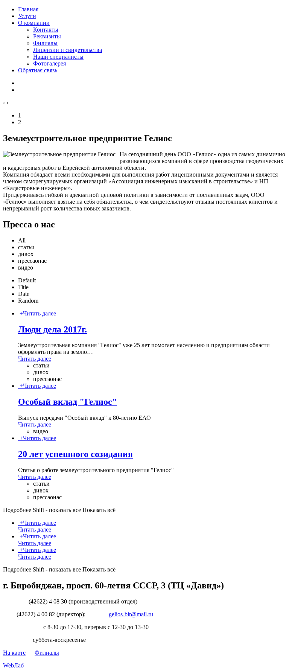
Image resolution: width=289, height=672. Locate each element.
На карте (14, 652)
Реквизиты (47, 36)
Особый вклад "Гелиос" (67, 402)
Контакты (45, 29)
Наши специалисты (58, 56)
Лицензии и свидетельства (67, 50)
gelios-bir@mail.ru (131, 614)
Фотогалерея (49, 63)
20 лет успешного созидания (75, 454)
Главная (28, 9)
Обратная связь (37, 70)
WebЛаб (13, 665)
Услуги (27, 16)
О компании (34, 23)
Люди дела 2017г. (52, 329)
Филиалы (45, 43)
